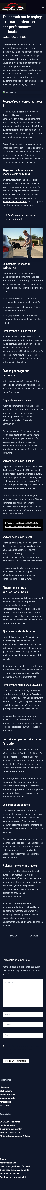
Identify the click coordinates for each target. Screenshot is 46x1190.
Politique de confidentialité (13, 1177)
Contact (4, 1159)
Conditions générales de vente (14, 1170)
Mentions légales (8, 1162)
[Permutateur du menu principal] (43, 7)
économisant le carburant (15, 201)
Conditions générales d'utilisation (16, 1166)
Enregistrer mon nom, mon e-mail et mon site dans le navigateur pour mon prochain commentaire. (23, 1049)
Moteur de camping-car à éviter (15, 1136)
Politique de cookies (9, 1173)
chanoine (4, 1087)
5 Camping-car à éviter (11, 1129)
